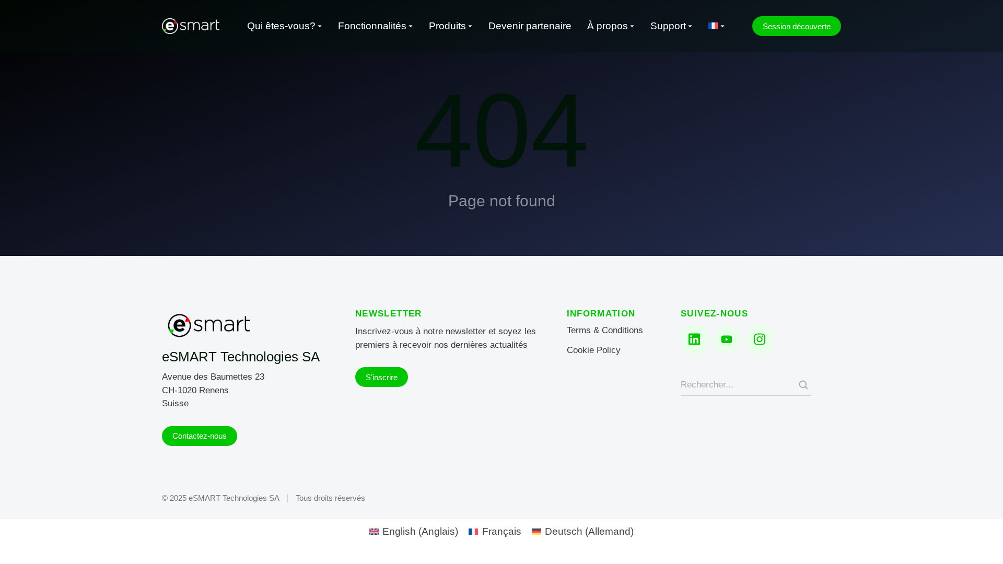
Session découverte (797, 26)
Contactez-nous (199, 435)
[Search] (803, 385)
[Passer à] (716, 26)
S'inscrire (382, 377)
